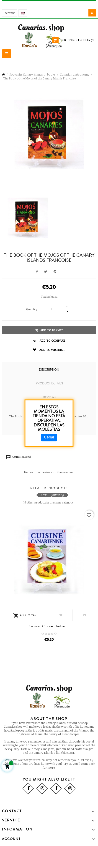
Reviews (49, 397)
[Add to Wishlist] (60, 615)
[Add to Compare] (84, 615)
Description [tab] (49, 369)
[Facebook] (28, 788)
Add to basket (51, 330)
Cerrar (49, 437)
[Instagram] (42, 788)
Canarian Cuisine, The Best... (49, 626)
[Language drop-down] (22, 13)
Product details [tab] (49, 383)
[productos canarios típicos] (49, 35)
